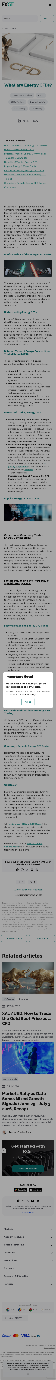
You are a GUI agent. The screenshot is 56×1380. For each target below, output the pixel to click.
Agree (28, 702)
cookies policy (28, 694)
